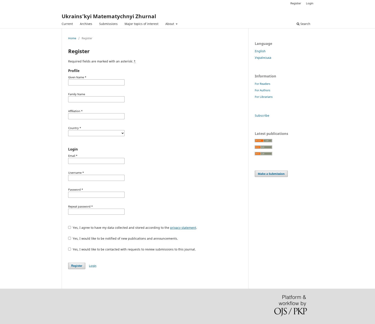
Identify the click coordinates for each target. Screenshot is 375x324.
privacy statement (183, 228)
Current (67, 24)
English (260, 51)
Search (304, 24)
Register (295, 3)
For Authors (262, 90)
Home (72, 38)
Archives (86, 24)
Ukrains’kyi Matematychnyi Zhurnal (109, 16)
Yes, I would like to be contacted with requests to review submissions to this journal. (134, 249)
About (170, 24)
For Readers (262, 84)
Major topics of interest (141, 24)
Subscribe (262, 115)
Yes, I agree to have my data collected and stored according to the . (134, 228)
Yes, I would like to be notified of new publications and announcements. (125, 238)
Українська (263, 58)
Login (309, 3)
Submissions (108, 24)
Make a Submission (271, 174)
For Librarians (264, 97)
